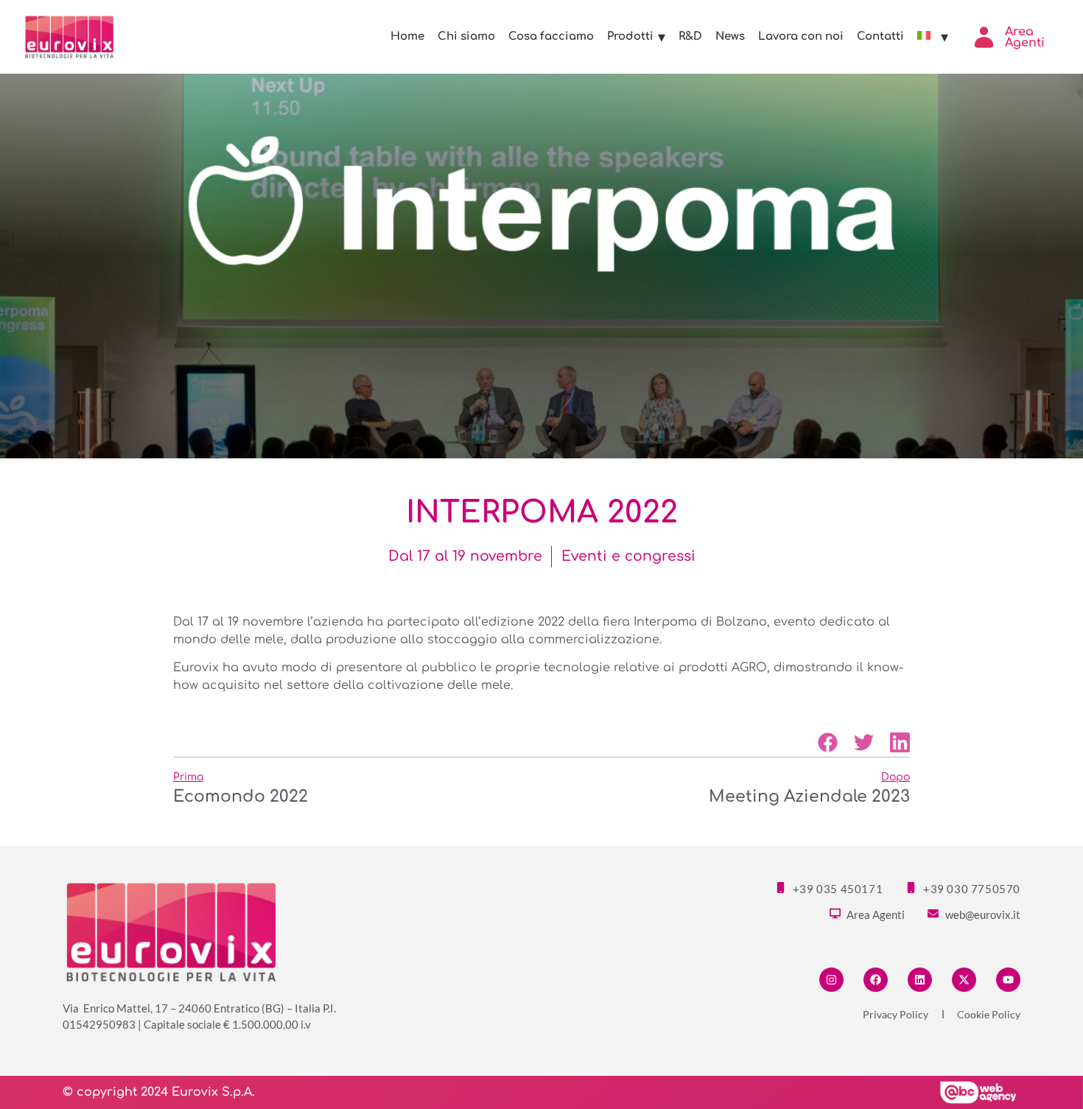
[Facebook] (875, 980)
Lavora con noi (801, 36)
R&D (690, 36)
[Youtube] (1008, 980)
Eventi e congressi (628, 556)
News (730, 36)
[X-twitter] (964, 980)
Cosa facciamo (551, 36)
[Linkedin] (920, 980)
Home (407, 36)
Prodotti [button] (630, 36)
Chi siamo (466, 36)
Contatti (880, 36)
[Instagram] (831, 980)
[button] (828, 742)
